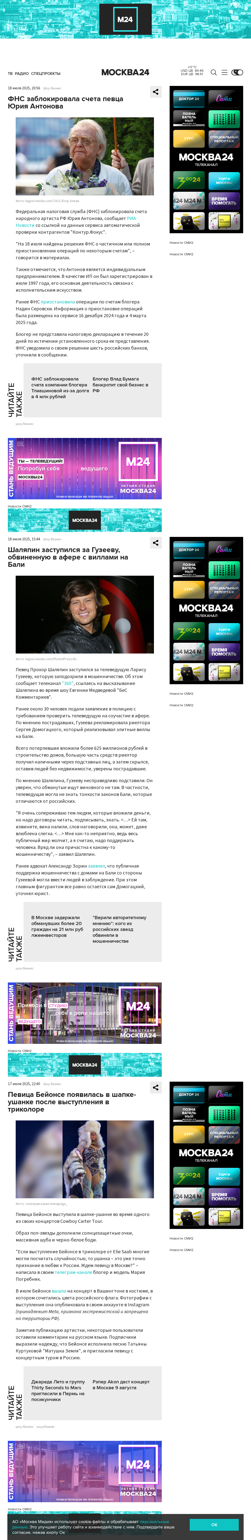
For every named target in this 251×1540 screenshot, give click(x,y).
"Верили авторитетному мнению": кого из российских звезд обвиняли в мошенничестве (119, 929)
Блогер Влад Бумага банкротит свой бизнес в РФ (120, 385)
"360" (68, 683)
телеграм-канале (73, 1272)
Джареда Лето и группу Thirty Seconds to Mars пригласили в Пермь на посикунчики (58, 1391)
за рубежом (45, 1427)
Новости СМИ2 (20, 506)
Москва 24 (125, 72)
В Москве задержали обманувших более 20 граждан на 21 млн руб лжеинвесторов (57, 926)
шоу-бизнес (25, 424)
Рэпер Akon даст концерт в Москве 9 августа (121, 1385)
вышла (59, 1291)
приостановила (58, 302)
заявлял (96, 866)
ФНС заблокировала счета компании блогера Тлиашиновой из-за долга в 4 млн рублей (60, 388)
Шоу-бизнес (52, 88)
